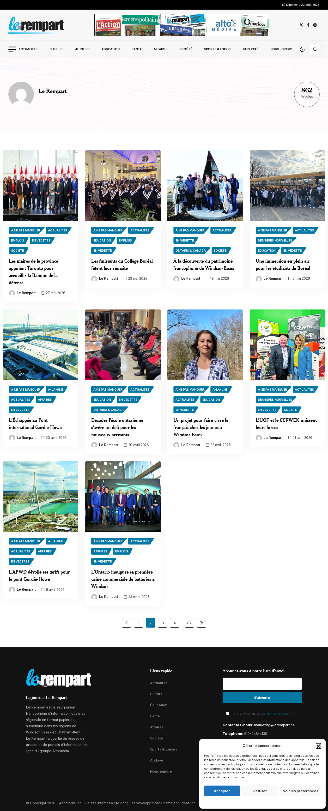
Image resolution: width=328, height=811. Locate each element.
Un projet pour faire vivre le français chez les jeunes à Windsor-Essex (200, 427)
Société (185, 49)
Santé (137, 49)
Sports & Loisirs (217, 49)
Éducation (111, 49)
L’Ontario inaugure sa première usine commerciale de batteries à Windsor (122, 579)
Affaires (160, 49)
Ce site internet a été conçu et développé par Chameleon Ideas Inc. (141, 803)
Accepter (222, 791)
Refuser (260, 791)
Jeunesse (82, 49)
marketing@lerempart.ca (274, 725)
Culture (56, 49)
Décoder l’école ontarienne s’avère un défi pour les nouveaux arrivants (117, 427)
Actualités (27, 49)
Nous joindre (281, 49)
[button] (318, 745)
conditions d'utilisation (276, 714)
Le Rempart (26, 293)
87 (189, 623)
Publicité (250, 49)
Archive (156, 760)
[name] (36, 25)
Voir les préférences (300, 791)
